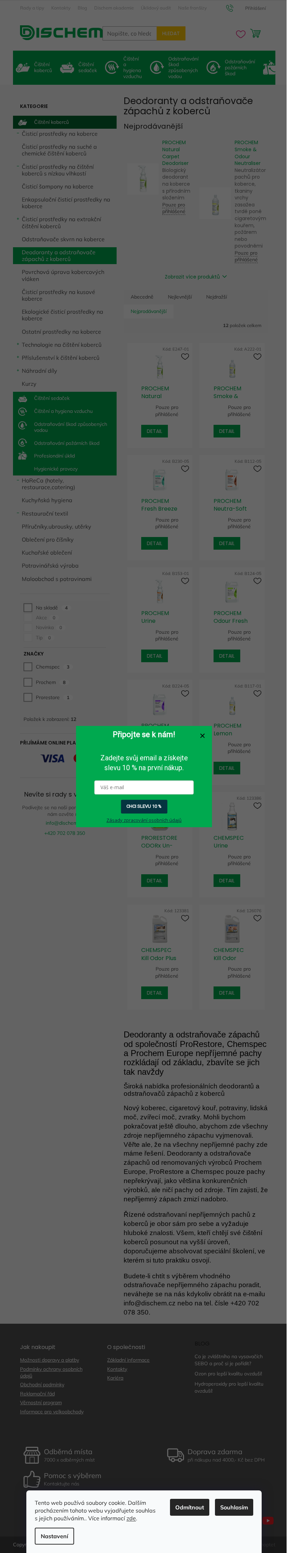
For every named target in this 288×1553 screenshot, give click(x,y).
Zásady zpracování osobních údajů (144, 820)
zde (131, 1518)
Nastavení (54, 1536)
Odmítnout (189, 1507)
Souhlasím (234, 1507)
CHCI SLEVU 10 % (144, 806)
